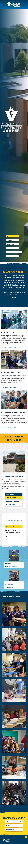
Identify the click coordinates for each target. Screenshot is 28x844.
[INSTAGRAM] (11, 439)
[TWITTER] (14, 439)
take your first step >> (9, 387)
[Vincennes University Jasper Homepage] (14, 4)
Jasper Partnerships (9, 587)
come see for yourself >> (10, 427)
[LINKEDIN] (20, 439)
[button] (25, 2)
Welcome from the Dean (11, 566)
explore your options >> (10, 347)
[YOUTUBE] (17, 439)
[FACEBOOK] (8, 439)
